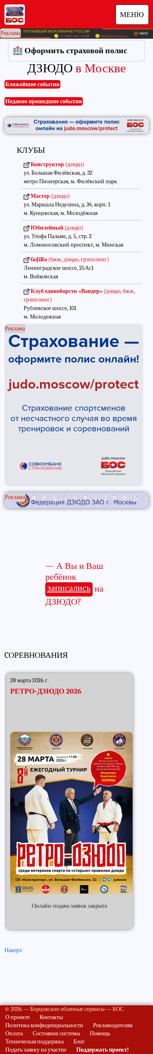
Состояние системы (56, 1033)
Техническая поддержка (34, 1041)
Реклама (10, 33)
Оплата (14, 1033)
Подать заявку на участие (36, 1049)
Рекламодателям (113, 1025)
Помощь (100, 1033)
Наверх (13, 950)
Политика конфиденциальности (44, 1025)
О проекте (17, 1017)
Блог (79, 1041)
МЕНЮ (132, 15)
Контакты (51, 1017)
